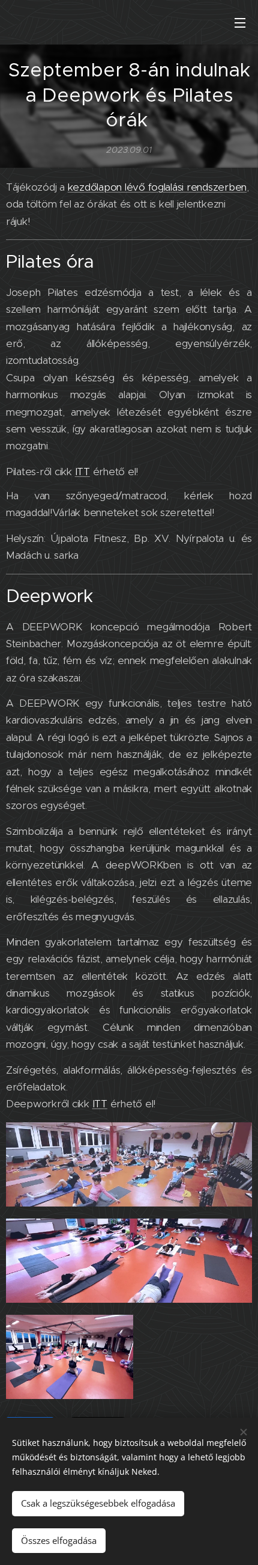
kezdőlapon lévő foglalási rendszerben (157, 187)
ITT (82, 471)
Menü (240, 22)
